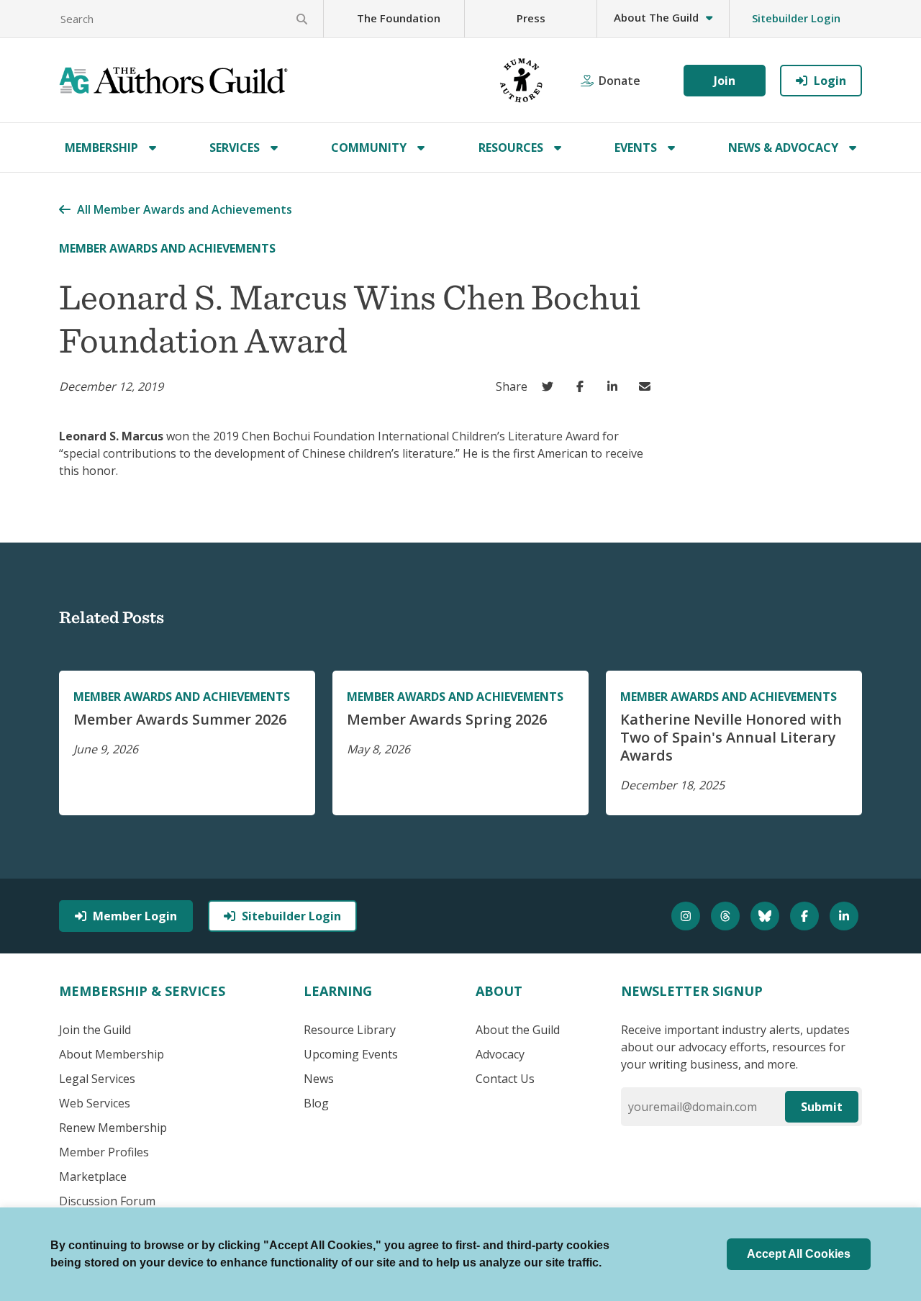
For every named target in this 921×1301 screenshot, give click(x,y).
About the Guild (518, 1030)
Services (234, 147)
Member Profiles (104, 1152)
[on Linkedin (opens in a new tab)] (616, 386)
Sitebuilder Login (796, 18)
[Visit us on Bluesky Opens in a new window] (766, 916)
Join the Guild (95, 1030)
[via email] (648, 386)
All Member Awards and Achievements (184, 209)
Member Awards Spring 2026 (447, 719)
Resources (510, 147)
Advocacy (500, 1054)
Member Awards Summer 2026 (179, 719)
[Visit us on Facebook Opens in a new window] (806, 916)
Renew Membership (113, 1127)
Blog (316, 1103)
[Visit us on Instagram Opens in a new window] (687, 916)
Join (724, 81)
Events (635, 147)
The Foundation (398, 18)
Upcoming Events (351, 1054)
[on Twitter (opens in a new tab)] (551, 386)
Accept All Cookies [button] (798, 1254)
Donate (619, 81)
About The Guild (656, 17)
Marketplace (93, 1176)
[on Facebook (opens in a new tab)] (583, 386)
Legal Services (97, 1079)
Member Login (135, 916)
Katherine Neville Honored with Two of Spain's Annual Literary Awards (731, 737)
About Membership (111, 1054)
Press (531, 18)
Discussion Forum (107, 1201)
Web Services (94, 1103)
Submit (822, 1107)
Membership (101, 147)
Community (369, 147)
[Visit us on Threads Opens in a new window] (727, 916)
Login (830, 81)
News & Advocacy (783, 147)
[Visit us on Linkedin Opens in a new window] (846, 916)
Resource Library (350, 1030)
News (319, 1079)
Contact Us (505, 1079)
